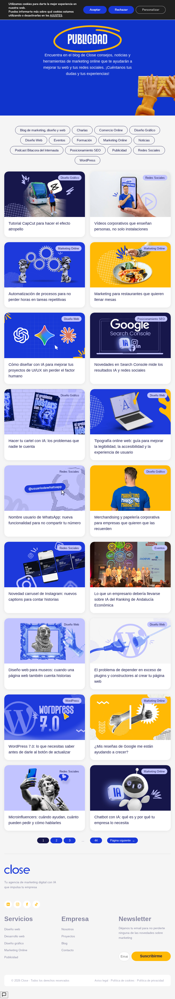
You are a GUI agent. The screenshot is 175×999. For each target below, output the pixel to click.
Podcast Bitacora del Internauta (36, 150)
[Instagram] (17, 904)
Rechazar (121, 10)
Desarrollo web (14, 936)
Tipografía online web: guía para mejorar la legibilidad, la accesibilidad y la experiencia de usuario (128, 446)
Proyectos (68, 936)
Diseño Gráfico (144, 130)
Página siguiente (122, 840)
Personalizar (150, 10)
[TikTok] (36, 904)
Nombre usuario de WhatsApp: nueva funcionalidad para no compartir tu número (45, 520)
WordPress (87, 160)
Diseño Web (33, 140)
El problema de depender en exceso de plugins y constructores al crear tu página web (129, 676)
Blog (64, 943)
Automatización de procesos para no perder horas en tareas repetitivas (40, 296)
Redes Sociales (149, 150)
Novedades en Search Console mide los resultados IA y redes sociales (128, 367)
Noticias (144, 140)
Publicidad (119, 150)
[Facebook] (27, 904)
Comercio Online (111, 130)
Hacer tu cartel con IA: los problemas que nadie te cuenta (44, 443)
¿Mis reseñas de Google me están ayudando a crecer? (123, 749)
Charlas (82, 130)
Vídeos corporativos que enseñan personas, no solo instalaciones (123, 226)
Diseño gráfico (14, 943)
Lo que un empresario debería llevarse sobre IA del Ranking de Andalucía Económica (127, 599)
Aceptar (95, 10)
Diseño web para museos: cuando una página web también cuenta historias (41, 673)
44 (96, 840)
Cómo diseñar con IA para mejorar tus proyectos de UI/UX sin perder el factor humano (42, 370)
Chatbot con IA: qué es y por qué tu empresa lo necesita (124, 820)
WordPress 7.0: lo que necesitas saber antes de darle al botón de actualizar (41, 749)
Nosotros (67, 929)
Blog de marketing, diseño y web (42, 130)
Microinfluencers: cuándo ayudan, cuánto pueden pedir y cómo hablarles (44, 820)
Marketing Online (115, 140)
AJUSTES (56, 16)
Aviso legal (101, 980)
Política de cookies (122, 980)
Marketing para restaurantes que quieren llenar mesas (129, 296)
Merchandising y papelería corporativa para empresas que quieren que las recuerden (126, 523)
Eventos (59, 140)
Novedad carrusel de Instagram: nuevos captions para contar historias (43, 596)
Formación (84, 140)
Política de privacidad (150, 980)
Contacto (67, 950)
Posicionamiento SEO (85, 150)
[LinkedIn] (8, 904)
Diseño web (12, 929)
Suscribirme (151, 956)
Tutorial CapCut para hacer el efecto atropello (39, 226)
